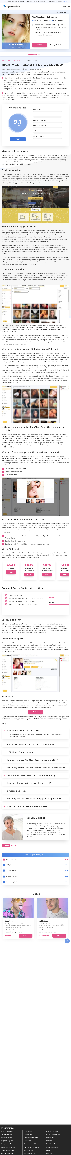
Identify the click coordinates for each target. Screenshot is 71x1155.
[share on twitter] (15, 845)
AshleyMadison (6, 1138)
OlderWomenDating (31, 1138)
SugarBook (28, 1141)
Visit (18, 139)
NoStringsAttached (53, 1134)
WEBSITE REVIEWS (7, 1128)
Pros (51, 597)
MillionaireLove (29, 1153)
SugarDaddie (28, 1150)
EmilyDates (28, 1131)
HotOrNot (50, 1153)
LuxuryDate (28, 1134)
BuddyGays (43, 921)
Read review (10, 936)
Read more (67, 1)
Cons (51, 602)
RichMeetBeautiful (30, 1144)
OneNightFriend (52, 1147)
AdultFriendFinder (7, 1153)
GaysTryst (9, 921)
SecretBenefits (6, 1134)
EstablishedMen (52, 1144)
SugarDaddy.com (7, 1141)
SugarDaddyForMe (8, 1147)
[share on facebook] (12, 845)
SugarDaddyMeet (7, 1150)
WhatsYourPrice (7, 1131)
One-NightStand (52, 1131)
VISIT (39, 45)
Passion (49, 1141)
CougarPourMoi (7, 1144)
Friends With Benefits (32, 1147)
